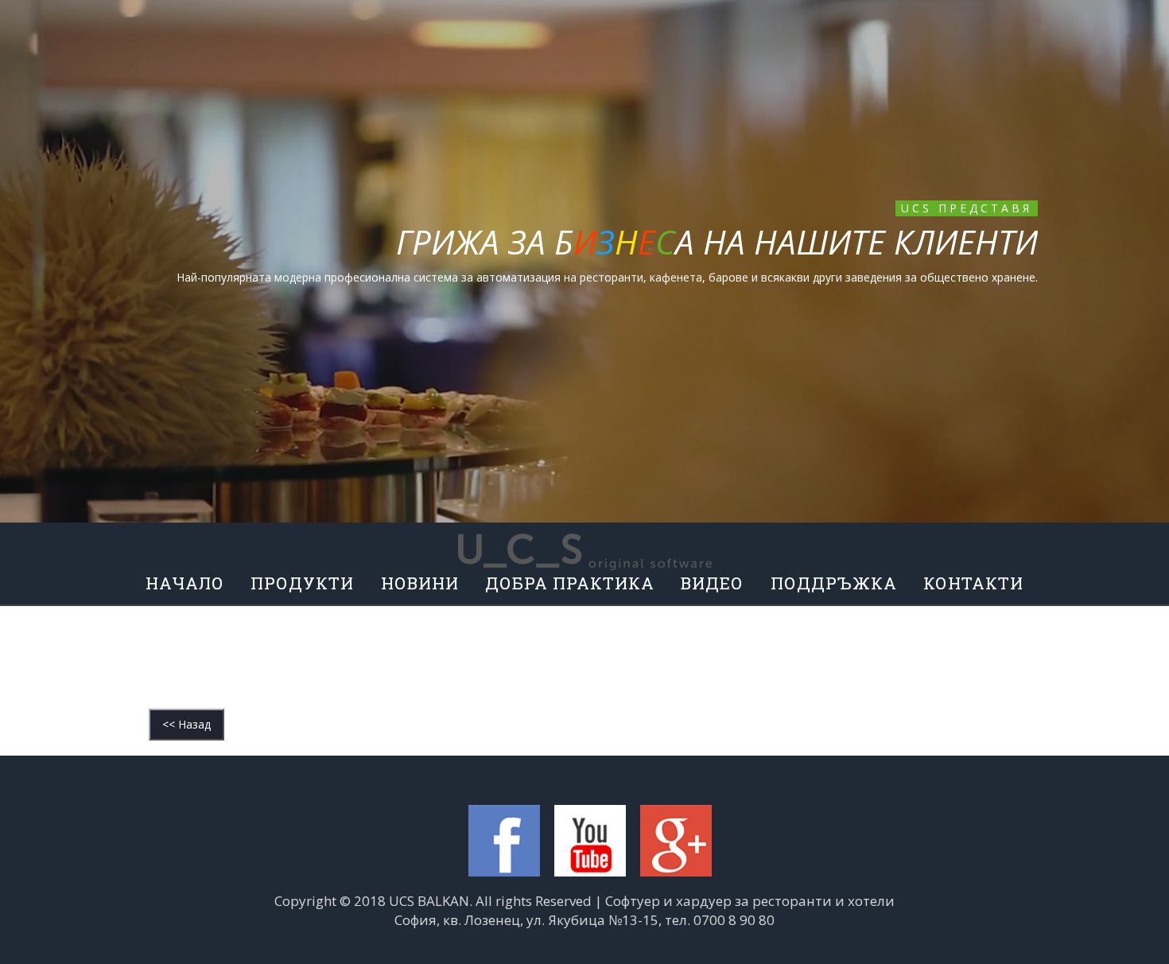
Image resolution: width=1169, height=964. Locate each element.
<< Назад (186, 724)
